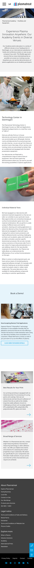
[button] (9, 4)
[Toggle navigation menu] (4, 4)
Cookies (29, 558)
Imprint (15, 558)
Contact (22, 558)
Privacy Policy (6, 558)
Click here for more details (14, 343)
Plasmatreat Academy (9, 21)
